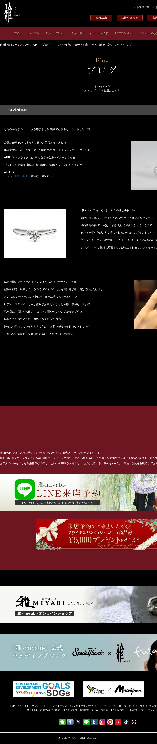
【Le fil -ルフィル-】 (16, 176)
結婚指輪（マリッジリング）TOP (18, 44)
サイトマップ (148, 709)
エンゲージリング (69, 706)
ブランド (36, 706)
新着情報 (84, 709)
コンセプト (32, 33)
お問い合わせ (120, 709)
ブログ (46, 44)
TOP (16, 33)
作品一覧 (77, 33)
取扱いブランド (55, 33)
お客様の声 (143, 7)
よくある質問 (70, 709)
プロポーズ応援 (148, 706)
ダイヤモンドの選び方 (38, 709)
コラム (95, 709)
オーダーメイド (98, 33)
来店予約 (133, 709)
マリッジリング (88, 706)
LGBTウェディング (127, 706)
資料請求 (105, 709)
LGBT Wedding (123, 33)
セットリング (50, 706)
